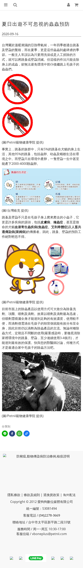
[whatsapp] (19, 434)
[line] (5, 434)
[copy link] (27, 434)
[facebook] (12, 434)
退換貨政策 (51, 495)
